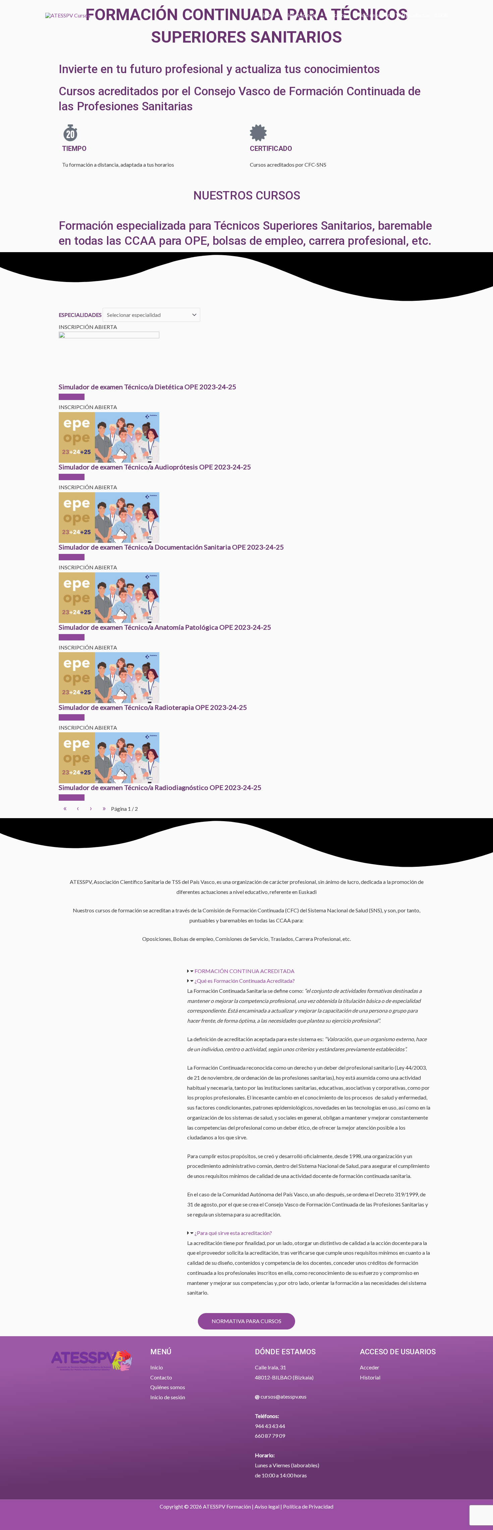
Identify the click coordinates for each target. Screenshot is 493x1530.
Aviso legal (267, 1506)
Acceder (369, 1367)
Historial (370, 1377)
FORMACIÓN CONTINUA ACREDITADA (244, 971)
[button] (309, 971)
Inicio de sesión (167, 1397)
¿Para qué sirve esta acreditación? (233, 1233)
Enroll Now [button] (72, 397)
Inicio (156, 1367)
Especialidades (80, 314)
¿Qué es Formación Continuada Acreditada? (245, 980)
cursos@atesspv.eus (284, 1396)
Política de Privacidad (308, 1506)
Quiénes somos (167, 1387)
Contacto (161, 1377)
